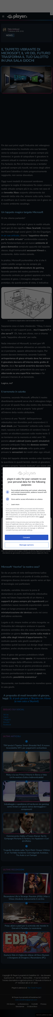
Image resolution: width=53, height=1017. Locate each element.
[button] (26, 504)
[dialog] (26, 508)
